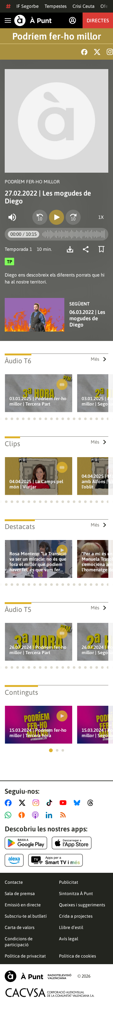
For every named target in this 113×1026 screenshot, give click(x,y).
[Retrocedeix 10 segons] (39, 217)
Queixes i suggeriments (82, 904)
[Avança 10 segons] (73, 217)
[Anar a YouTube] (64, 803)
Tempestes (56, 6)
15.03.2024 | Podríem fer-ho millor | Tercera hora (38, 732)
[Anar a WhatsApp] (9, 815)
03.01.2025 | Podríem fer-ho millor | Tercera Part (38, 401)
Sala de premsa (20, 893)
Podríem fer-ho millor (56, 36)
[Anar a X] (23, 803)
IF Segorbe (27, 6)
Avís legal (68, 938)
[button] (6, 419)
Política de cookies (77, 955)
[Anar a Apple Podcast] (36, 815)
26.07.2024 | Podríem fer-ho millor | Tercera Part (38, 650)
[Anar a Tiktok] (50, 803)
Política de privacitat (25, 955)
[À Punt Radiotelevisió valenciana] (38, 976)
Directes (98, 20)
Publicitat (68, 882)
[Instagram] (110, 52)
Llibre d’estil (71, 927)
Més (95, 359)
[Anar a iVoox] (23, 815)
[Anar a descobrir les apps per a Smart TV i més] (55, 860)
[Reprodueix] (56, 217)
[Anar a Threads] (92, 803)
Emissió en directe (23, 904)
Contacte (14, 882)
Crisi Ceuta (83, 6)
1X (101, 217)
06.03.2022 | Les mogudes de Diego (87, 318)
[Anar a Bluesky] (78, 803)
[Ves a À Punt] (33, 20)
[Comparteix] (87, 249)
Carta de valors (20, 927)
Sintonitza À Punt (76, 893)
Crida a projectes (76, 916)
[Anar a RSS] (64, 815)
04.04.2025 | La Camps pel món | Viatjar (36, 484)
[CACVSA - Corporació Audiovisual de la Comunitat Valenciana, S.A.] (50, 992)
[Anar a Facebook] (9, 803)
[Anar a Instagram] (37, 803)
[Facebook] (84, 52)
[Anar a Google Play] (26, 843)
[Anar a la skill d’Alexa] (14, 860)
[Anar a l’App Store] (72, 843)
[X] (97, 52)
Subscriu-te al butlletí (26, 916)
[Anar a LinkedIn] (50, 815)
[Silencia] (12, 217)
